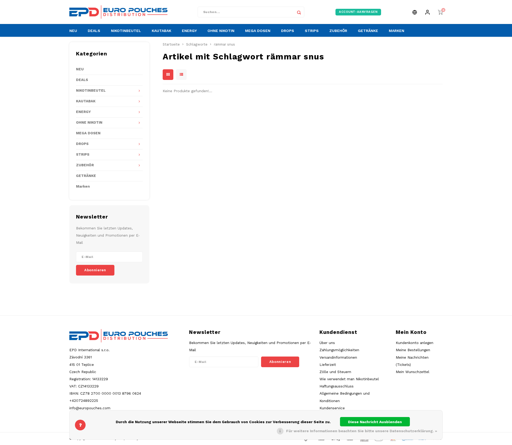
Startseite (171, 44)
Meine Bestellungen (413, 350)
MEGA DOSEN (257, 31)
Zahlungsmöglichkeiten (339, 350)
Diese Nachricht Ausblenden (375, 422)
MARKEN (396, 31)
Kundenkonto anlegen (414, 343)
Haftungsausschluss (336, 386)
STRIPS (312, 31)
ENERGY (189, 31)
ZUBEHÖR (338, 31)
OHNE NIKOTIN (220, 31)
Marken (83, 186)
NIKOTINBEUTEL (126, 31)
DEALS (94, 31)
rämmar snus (224, 44)
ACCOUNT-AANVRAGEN (358, 12)
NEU (73, 31)
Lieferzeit (327, 364)
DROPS (287, 31)
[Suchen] (299, 12)
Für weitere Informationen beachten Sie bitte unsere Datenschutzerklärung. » (361, 431)
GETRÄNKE (368, 31)
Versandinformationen (338, 357)
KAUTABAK (161, 31)
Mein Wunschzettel (412, 372)
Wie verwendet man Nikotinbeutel (349, 379)
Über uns (327, 343)
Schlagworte (196, 44)
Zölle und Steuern (335, 372)
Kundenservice (332, 408)
